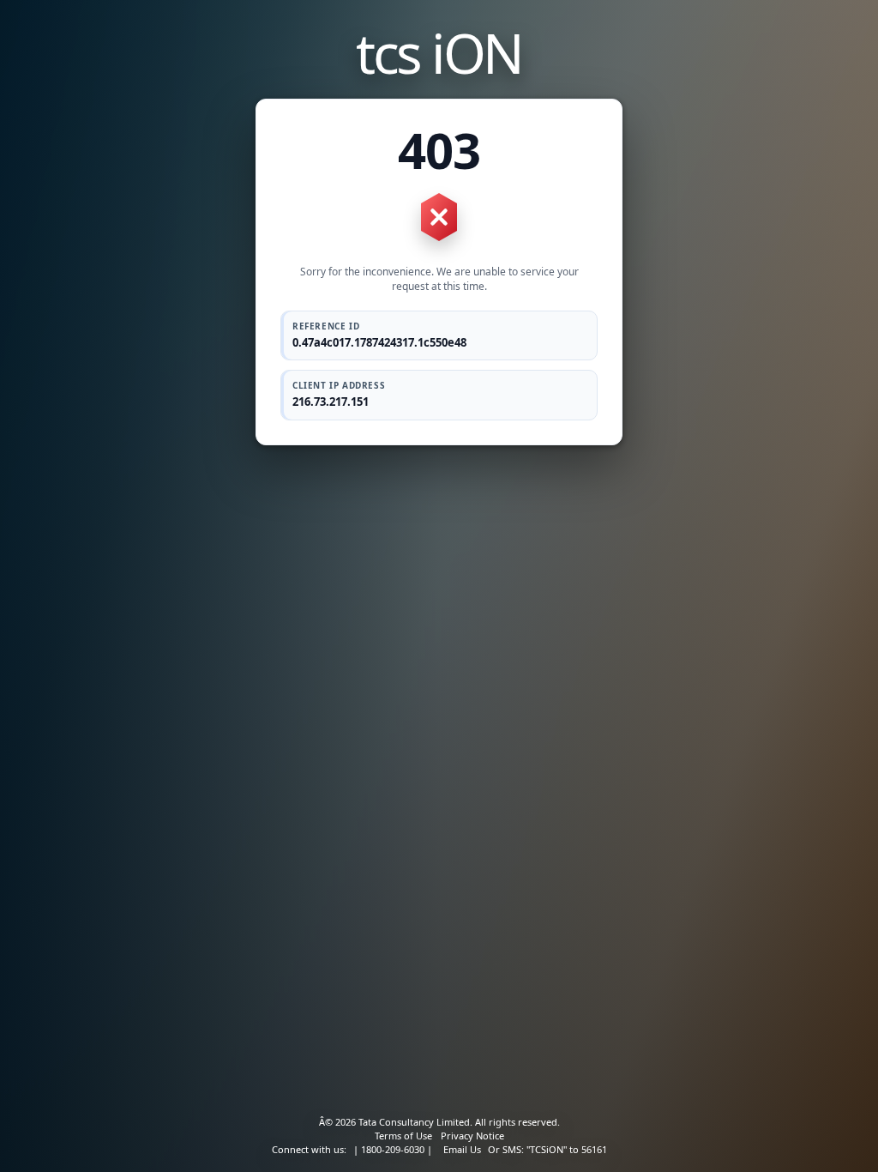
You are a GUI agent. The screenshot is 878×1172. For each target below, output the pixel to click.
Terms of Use (403, 1135)
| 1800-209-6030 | (392, 1149)
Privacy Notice (472, 1135)
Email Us (462, 1149)
